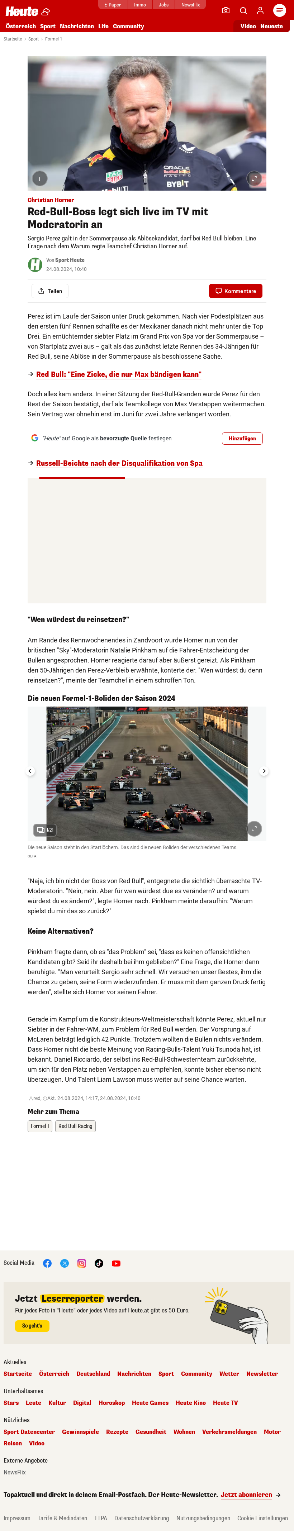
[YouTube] (116, 1263)
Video (248, 26)
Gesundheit (151, 1432)
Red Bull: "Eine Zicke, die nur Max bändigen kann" (118, 374)
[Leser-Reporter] (226, 10)
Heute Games (150, 1403)
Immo (140, 4)
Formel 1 (53, 39)
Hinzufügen (242, 438)
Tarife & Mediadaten (62, 1518)
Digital (82, 1403)
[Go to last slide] (30, 771)
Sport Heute (70, 260)
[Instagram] (81, 1263)
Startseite (13, 39)
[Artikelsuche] (243, 10)
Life (103, 26)
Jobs (164, 4)
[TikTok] (99, 1263)
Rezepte (117, 1432)
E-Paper (112, 4)
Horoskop (112, 1403)
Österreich (21, 26)
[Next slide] (264, 771)
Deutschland (93, 1374)
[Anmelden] (260, 10)
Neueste (271, 26)
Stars (11, 1403)
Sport (48, 26)
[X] (64, 1263)
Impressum (17, 1518)
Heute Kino (191, 1403)
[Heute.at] (21, 11)
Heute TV (225, 1403)
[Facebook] (47, 1263)
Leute (33, 1403)
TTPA (100, 1518)
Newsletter (262, 1374)
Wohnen (184, 1432)
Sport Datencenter (29, 1432)
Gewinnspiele (80, 1432)
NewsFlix (190, 4)
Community (128, 26)
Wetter (229, 1374)
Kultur (57, 1403)
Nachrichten (134, 1374)
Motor (272, 1432)
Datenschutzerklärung (141, 1518)
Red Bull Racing (75, 1126)
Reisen (13, 1443)
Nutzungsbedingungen (203, 1518)
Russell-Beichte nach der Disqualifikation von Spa (119, 463)
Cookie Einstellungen (262, 1518)
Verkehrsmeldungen (229, 1432)
